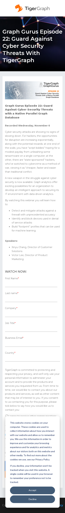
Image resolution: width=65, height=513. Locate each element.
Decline (32, 499)
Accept (32, 490)
